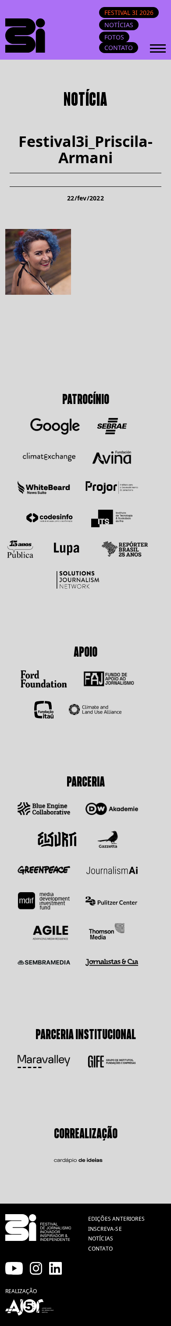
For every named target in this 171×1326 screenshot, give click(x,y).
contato (100, 1248)
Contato (118, 47)
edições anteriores (116, 1218)
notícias (100, 1238)
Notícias (118, 25)
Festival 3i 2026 (128, 12)
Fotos (114, 37)
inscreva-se (105, 1229)
